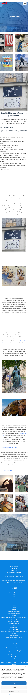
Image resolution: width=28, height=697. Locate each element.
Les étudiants (14, 643)
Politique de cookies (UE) (14, 652)
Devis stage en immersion (14, 621)
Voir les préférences (14, 691)
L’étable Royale (14, 635)
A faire (14, 594)
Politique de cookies (13, 694)
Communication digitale (14, 613)
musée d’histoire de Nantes (9, 347)
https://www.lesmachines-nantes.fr (10, 447)
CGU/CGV (14, 609)
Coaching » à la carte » (14, 611)
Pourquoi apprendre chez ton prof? (14, 654)
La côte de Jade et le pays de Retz (14, 637)
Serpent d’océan (8, 470)
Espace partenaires (14, 623)
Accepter (14, 683)
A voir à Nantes (14, 597)
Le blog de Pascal (14, 639)
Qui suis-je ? (14, 656)
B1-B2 (14, 605)
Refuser (14, 687)
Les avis (14, 641)
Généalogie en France (14, 629)
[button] (26, 666)
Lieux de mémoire (14, 645)
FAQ (14, 625)
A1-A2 (14, 599)
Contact (14, 615)
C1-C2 (14, 607)
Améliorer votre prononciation (14, 601)
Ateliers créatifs (14, 603)
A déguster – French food (14, 592)
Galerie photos (14, 627)
